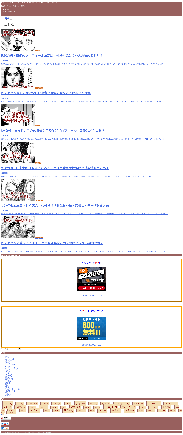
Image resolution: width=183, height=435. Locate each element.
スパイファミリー (11, 367)
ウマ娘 (7, 357)
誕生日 (151, 410)
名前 (87, 407)
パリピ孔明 (8, 375)
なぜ (80, 403)
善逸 (97, 407)
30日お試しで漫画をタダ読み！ (91, 295)
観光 (6, 393)
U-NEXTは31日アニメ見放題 (91, 345)
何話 (54, 407)
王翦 (92, 410)
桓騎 (47, 410)
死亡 (68, 410)
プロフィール (171, 404)
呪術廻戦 (8, 381)
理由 (102, 410)
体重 (32, 407)
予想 (7, 407)
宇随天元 (153, 407)
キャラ (106, 404)
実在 (166, 407)
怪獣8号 (7, 383)
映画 (6, 385)
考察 (129, 410)
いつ (20, 404)
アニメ (93, 404)
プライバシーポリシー (12, 11)
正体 (56, 410)
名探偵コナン (9, 379)
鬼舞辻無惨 (11, 412)
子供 (143, 407)
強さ (12, 411)
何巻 (43, 407)
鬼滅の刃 (8, 395)
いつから (32, 404)
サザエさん (8, 363)
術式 (141, 410)
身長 (162, 410)
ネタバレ (154, 403)
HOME (7, 9)
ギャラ (138, 404)
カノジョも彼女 (10, 359)
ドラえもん (8, 373)
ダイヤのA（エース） (12, 369)
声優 (111, 406)
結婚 (116, 410)
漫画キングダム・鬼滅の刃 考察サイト (14, 6)
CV (8, 403)
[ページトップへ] (1, 414)
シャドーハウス (10, 365)
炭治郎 (81, 410)
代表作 (20, 407)
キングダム (8, 361)
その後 (57, 404)
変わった (128, 407)
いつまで (45, 403)
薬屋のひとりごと (11, 391)
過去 (172, 410)
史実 (75, 407)
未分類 (7, 387)
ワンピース (8, 377)
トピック (8, 371)
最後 (34, 410)
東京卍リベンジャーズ (12, 389)
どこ (68, 404)
